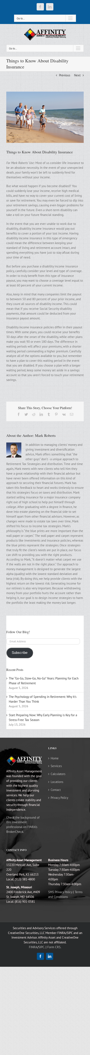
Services (56, 766)
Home (55, 758)
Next (77, 75)
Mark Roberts (45, 435)
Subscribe (19, 653)
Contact (56, 790)
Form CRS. (54, 947)
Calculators (58, 774)
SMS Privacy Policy (60, 892)
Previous (64, 75)
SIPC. (41, 947)
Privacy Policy (59, 798)
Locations (57, 782)
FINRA (33, 947)
